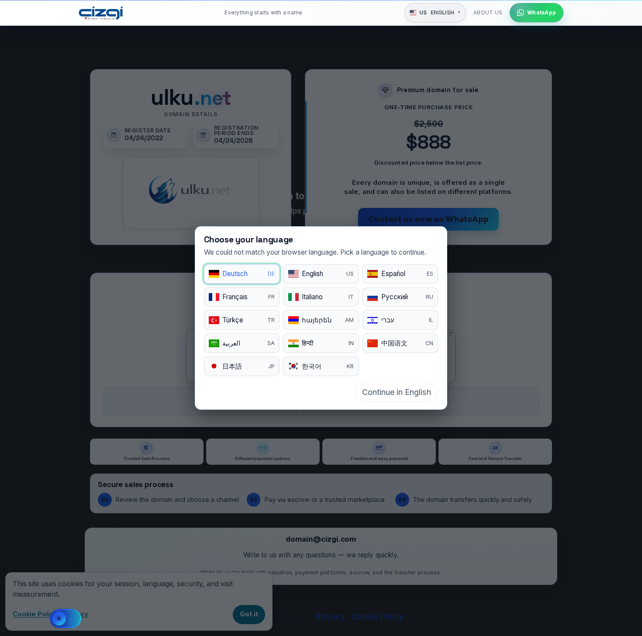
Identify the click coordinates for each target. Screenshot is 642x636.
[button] (435, 12)
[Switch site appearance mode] (65, 618)
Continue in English (396, 392)
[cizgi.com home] (101, 13)
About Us (487, 12)
